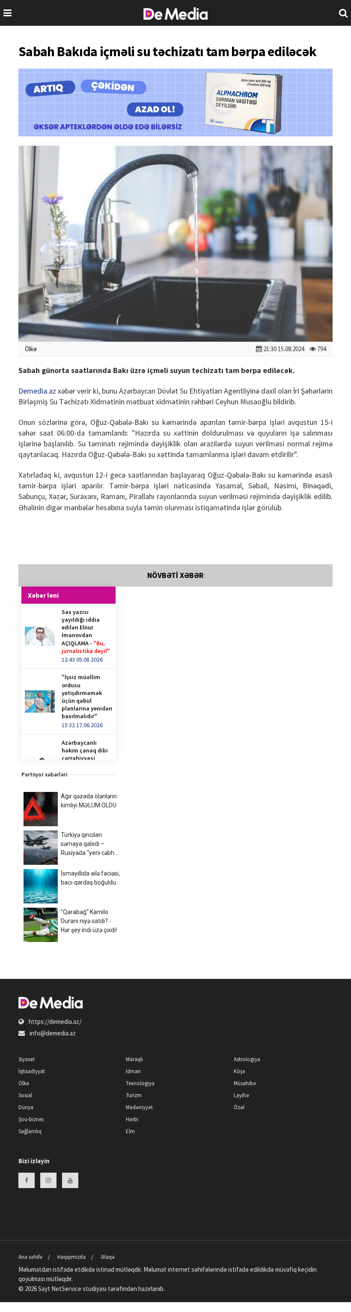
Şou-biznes (31, 1119)
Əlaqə (108, 1257)
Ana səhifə (30, 1257)
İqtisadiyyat (31, 1071)
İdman (133, 1071)
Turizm (134, 1095)
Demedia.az (37, 391)
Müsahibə (245, 1083)
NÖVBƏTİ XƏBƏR (175, 575)
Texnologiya (140, 1083)
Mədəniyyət (139, 1107)
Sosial (25, 1095)
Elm (130, 1131)
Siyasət (26, 1059)
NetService (66, 1289)
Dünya (25, 1107)
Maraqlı (134, 1059)
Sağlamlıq (30, 1131)
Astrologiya (247, 1059)
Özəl (239, 1107)
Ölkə (31, 349)
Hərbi (132, 1119)
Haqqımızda (71, 1257)
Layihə (241, 1095)
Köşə (239, 1071)
